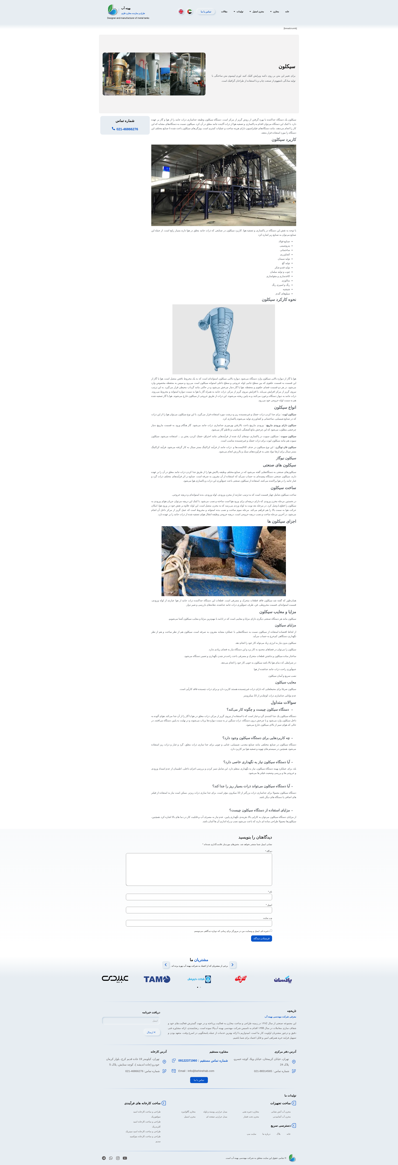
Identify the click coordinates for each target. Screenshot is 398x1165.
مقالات (224, 11)
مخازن (276, 11)
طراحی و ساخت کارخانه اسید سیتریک (143, 1131)
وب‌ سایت (267, 918)
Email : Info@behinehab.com (196, 1071)
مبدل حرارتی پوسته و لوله (215, 1111)
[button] (165, 964)
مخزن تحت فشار (251, 1116)
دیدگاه (268, 851)
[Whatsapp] (111, 1158)
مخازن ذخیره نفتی (250, 1111)
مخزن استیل (258, 11)
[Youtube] (125, 1158)
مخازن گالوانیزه (188, 1111)
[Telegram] (104, 1158)
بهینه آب (126, 8)
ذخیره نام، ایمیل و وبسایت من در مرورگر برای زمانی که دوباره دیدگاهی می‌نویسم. (231, 931)
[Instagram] (118, 1158)
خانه (287, 11)
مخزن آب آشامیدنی (282, 1116)
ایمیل (269, 905)
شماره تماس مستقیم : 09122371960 (203, 1060)
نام (270, 892)
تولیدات (240, 11)
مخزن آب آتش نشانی (281, 1111)
